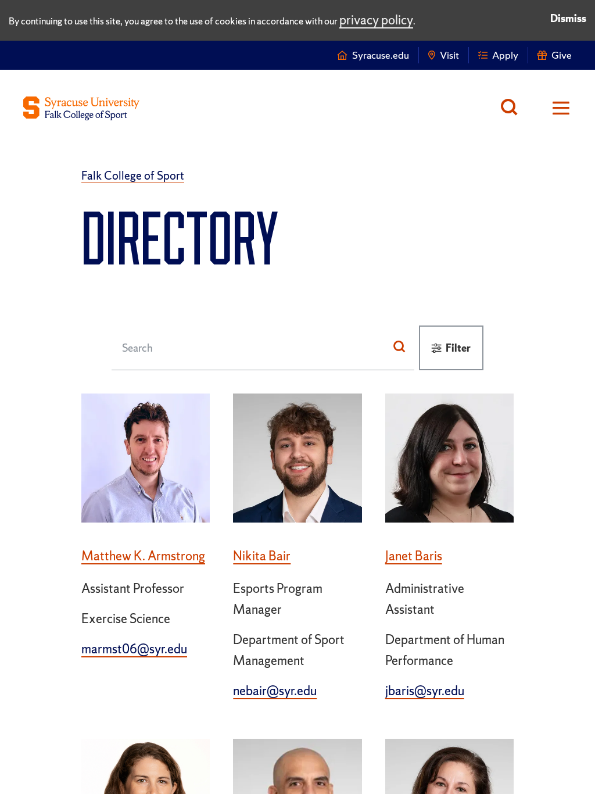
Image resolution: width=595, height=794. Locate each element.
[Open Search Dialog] (512, 108)
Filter (458, 348)
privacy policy (376, 20)
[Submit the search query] (399, 347)
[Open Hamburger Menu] (553, 108)
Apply (505, 55)
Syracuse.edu (380, 55)
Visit (449, 55)
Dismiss (568, 18)
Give (561, 55)
